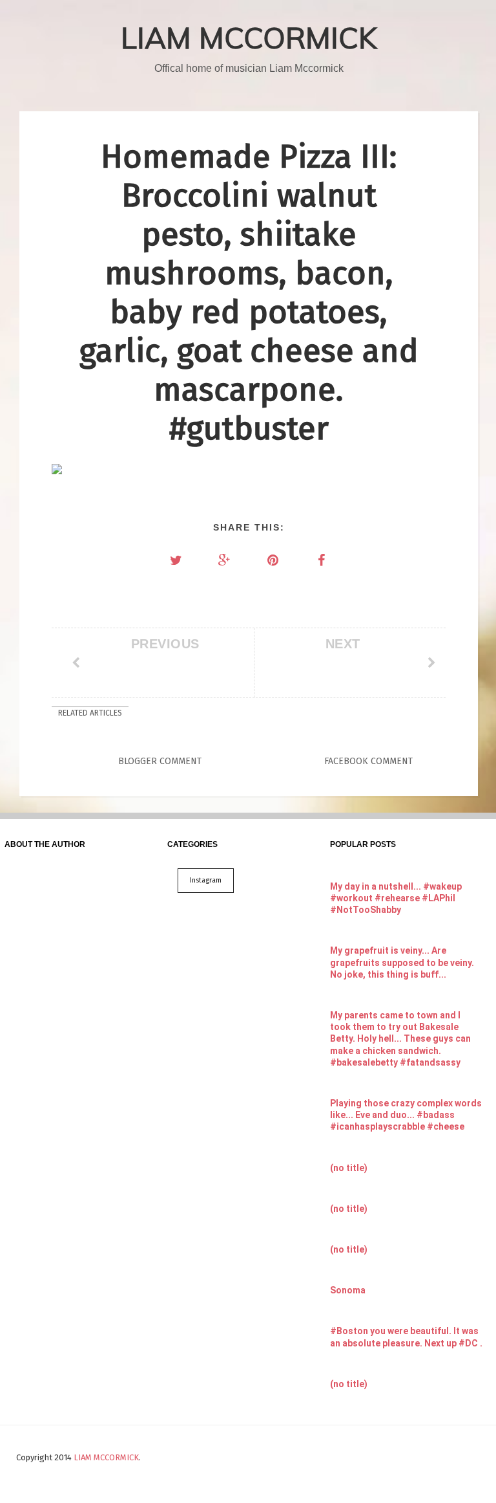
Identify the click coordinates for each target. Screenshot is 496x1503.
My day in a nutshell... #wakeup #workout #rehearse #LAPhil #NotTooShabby (396, 898)
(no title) (348, 1168)
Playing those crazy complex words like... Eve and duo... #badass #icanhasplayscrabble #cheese (406, 1115)
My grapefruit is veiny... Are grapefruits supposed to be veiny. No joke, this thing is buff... (402, 962)
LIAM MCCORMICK (249, 37)
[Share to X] (176, 560)
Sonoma (348, 1290)
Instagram (206, 880)
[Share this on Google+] (225, 560)
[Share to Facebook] (321, 560)
